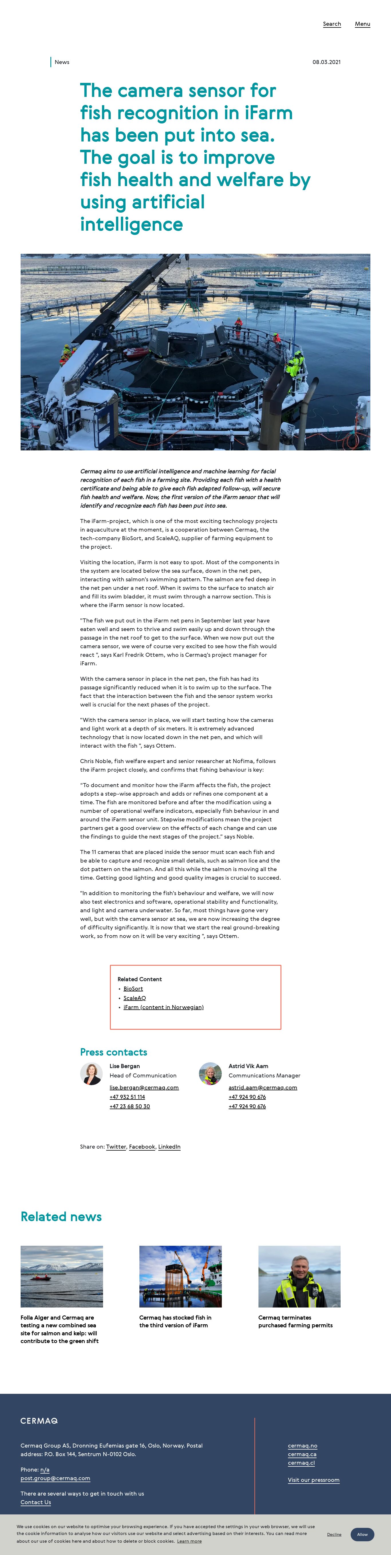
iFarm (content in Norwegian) (164, 1008)
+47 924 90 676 (247, 1097)
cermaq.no (302, 1446)
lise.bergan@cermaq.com (144, 1088)
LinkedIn (169, 1147)
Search (332, 24)
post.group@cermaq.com (55, 1479)
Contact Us (36, 1503)
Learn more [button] (189, 1541)
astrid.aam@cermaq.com (263, 1088)
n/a (45, 1470)
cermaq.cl (301, 1463)
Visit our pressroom (314, 1480)
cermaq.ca (302, 1455)
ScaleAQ (135, 998)
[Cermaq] (49, 25)
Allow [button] (362, 1535)
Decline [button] (334, 1535)
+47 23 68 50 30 (130, 1107)
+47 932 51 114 (127, 1097)
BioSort (133, 989)
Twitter (116, 1147)
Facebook (142, 1147)
